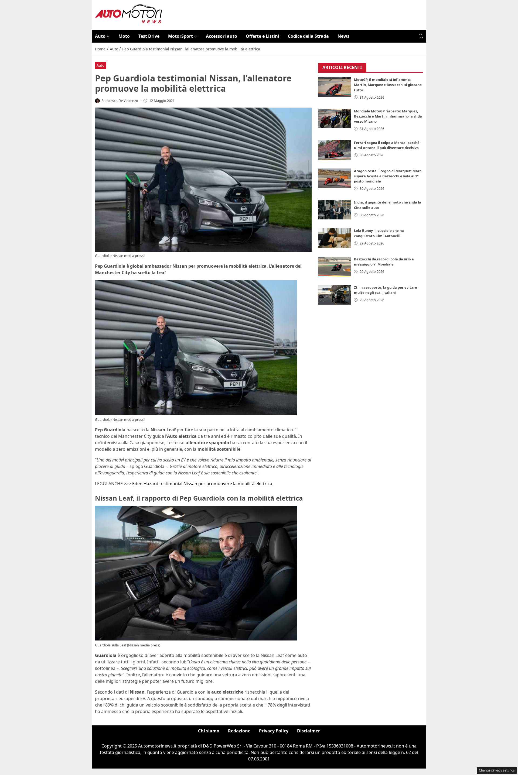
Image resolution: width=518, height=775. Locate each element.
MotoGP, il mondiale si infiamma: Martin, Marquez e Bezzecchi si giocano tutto (388, 84)
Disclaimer (308, 731)
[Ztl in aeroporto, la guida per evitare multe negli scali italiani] (334, 295)
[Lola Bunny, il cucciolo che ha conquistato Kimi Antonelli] (334, 238)
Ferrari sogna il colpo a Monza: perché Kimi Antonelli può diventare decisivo (387, 145)
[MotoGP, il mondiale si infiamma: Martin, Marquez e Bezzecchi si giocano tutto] (334, 87)
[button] (421, 36)
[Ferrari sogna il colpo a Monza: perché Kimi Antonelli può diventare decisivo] (334, 150)
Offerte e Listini (262, 36)
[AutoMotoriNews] (128, 14)
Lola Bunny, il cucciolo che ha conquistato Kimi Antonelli (379, 233)
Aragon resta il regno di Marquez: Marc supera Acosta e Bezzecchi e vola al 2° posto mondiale (387, 176)
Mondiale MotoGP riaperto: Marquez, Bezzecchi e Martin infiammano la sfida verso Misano (388, 116)
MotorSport (180, 36)
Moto (124, 36)
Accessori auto (221, 36)
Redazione (239, 731)
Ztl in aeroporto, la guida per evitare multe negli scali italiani (385, 290)
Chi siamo (208, 731)
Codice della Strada (308, 36)
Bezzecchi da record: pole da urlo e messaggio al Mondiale (384, 262)
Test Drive (148, 36)
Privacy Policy (273, 731)
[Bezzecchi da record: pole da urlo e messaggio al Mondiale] (334, 266)
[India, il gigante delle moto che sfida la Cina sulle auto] (334, 210)
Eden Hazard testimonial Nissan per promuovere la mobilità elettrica (202, 484)
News (343, 36)
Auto (100, 36)
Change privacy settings (497, 770)
